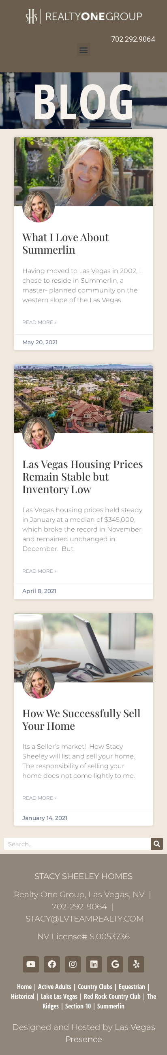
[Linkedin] (94, 964)
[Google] (115, 964)
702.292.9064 (133, 39)
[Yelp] (136, 964)
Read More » (39, 322)
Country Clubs (95, 986)
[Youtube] (31, 964)
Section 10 (78, 1006)
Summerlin (110, 1006)
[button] (83, 49)
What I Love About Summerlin (65, 243)
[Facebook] (52, 964)
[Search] (157, 844)
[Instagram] (73, 964)
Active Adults (54, 986)
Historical (22, 996)
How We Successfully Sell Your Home (81, 719)
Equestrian (132, 986)
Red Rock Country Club (112, 996)
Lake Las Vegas (59, 996)
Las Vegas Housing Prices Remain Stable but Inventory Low (82, 476)
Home (24, 986)
